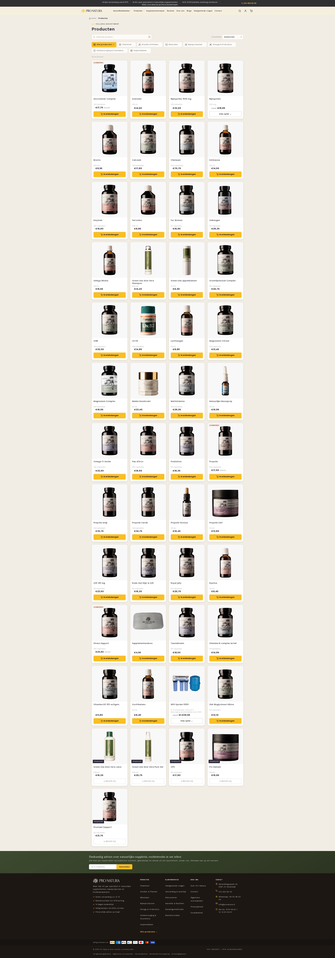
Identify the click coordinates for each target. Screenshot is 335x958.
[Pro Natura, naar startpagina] (91, 11)
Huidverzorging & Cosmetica (148, 917)
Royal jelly (176, 583)
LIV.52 (135, 341)
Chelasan (176, 160)
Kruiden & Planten (148, 892)
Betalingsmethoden (174, 909)
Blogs (189, 11)
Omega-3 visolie (102, 461)
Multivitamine (178, 401)
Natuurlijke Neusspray (220, 401)
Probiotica (176, 461)
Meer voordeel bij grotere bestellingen (160, 4)
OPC (173, 767)
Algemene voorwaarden (197, 899)
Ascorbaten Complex (105, 99)
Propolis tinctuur (179, 522)
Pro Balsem (215, 767)
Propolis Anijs (100, 522)
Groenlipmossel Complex (222, 280)
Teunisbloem (177, 643)
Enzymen (98, 220)
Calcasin (136, 160)
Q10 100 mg (99, 583)
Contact (218, 11)
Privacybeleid (197, 907)
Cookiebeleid (197, 913)
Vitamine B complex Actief (223, 643)
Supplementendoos (142, 643)
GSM (96, 341)
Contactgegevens (179, 954)
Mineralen (144, 897)
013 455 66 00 (250, 3)
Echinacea (214, 160)
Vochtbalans (139, 704)
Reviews (170, 11)
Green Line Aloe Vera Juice (107, 767)
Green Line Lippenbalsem (184, 280)
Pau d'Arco (137, 461)
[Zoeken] (239, 10)
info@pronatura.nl (227, 904)
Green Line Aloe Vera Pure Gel (147, 767)
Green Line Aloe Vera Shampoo (143, 282)
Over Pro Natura (198, 886)
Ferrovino (137, 220)
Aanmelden (124, 867)
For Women (176, 220)
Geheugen (214, 220)
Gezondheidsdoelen (121, 11)
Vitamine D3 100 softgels (106, 704)
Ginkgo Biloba (101, 280)
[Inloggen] (245, 10)
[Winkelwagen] (251, 10)
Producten (138, 11)
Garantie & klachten (174, 903)
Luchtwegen (177, 341)
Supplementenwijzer (155, 11)
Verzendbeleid (141, 954)
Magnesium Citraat (219, 341)
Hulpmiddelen (146, 924)
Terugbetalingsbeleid (102, 954)
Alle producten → (149, 932)
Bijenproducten (147, 903)
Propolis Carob (140, 522)
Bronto (97, 160)
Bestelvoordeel (172, 915)
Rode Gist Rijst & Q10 (143, 583)
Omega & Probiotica (149, 909)
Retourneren (171, 897)
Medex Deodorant (141, 401)
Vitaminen (144, 886)
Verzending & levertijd (175, 892)
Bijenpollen (215, 99)
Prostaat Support (103, 827)
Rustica (213, 583)
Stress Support (101, 643)
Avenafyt (137, 99)
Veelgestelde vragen (203, 11)
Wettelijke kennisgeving (159, 954)
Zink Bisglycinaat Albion (221, 704)
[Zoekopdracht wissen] (149, 37)
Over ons (180, 11)
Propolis (213, 461)
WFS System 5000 (180, 704)
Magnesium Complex (104, 401)
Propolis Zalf (215, 522)
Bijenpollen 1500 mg (181, 99)
